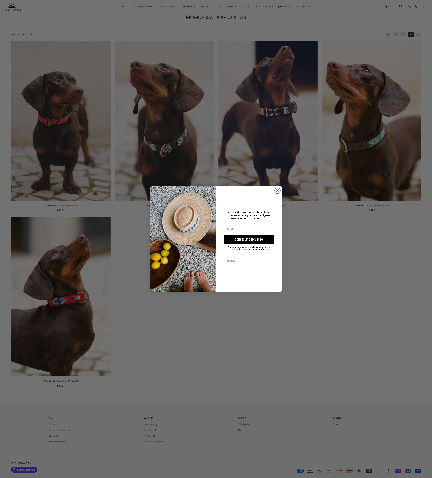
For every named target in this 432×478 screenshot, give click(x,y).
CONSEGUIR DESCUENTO (249, 239)
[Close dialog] (277, 191)
